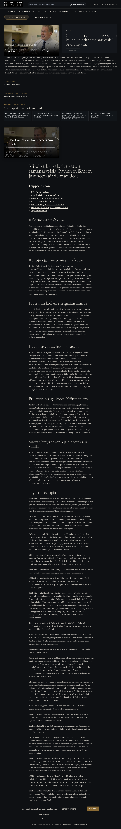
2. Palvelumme (59, 11)
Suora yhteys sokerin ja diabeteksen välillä (49, 207)
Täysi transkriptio (39, 210)
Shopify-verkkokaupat (80, 825)
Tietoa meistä (40, 17)
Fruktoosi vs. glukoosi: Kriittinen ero (47, 204)
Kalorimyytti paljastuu (41, 192)
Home (67, 30)
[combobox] (57, 4)
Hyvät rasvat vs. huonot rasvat (44, 201)
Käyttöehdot (67, 825)
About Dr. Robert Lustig (13, 85)
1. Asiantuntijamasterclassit (25, 11)
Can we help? (73, 51)
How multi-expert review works (15, 96)
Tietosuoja (58, 825)
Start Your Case (16, 17)
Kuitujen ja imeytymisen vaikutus (45, 195)
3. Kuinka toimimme (84, 11)
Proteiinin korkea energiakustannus (47, 198)
